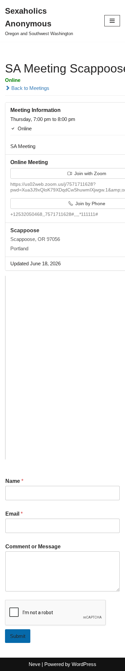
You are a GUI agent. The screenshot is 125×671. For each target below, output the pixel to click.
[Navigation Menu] (112, 20)
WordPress (84, 664)
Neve (34, 664)
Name (14, 481)
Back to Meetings (29, 88)
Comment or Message (33, 546)
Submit (17, 636)
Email (14, 514)
